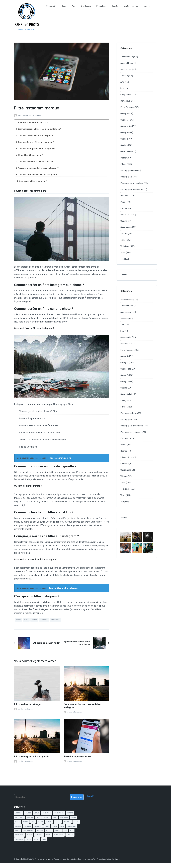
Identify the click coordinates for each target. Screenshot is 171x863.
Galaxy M (124, 120)
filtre (26, 620)
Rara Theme (97, 859)
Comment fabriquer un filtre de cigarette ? (37, 148)
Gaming (123, 145)
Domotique (125, 101)
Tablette (115, 6)
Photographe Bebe (128, 170)
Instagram (27, 115)
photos (40, 830)
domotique (64, 817)
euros (17, 822)
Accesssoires (126, 57)
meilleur (27, 826)
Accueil (123, 275)
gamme (49, 822)
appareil (28, 813)
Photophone (101, 6)
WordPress (115, 859)
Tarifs (122, 240)
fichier (25, 822)
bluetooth (19, 817)
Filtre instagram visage (27, 704)
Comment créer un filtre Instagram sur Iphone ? (39, 129)
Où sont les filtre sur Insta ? (30, 155)
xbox (44, 839)
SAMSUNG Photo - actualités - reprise (40, 859)
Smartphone (86, 6)
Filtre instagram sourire (77, 756)
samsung (39, 835)
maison (18, 826)
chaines (46, 817)
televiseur (19, 839)
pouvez (57, 830)
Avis (73, 6)
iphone (76, 822)
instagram (44, 620)
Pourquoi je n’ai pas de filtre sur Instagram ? (38, 168)
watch (36, 839)
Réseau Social (126, 214)
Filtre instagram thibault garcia (31, 756)
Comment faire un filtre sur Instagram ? (36, 142)
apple (36, 813)
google (57, 822)
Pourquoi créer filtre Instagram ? (33, 122)
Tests (64, 6)
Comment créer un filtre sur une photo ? (36, 135)
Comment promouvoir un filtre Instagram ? (37, 174)
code (54, 817)
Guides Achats (126, 151)
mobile (54, 826)
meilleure (37, 826)
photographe (29, 830)
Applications (125, 69)
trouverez (55, 620)
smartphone (58, 835)
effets (18, 620)
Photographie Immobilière (131, 183)
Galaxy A (124, 113)
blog (122, 88)
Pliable (123, 202)
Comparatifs (51, 6)
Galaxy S (124, 132)
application (46, 813)
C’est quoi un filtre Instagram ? (33, 181)
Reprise (123, 208)
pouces (48, 830)
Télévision (124, 246)
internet (67, 822)
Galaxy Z (124, 139)
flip (33, 822)
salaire (29, 835)
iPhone (123, 164)
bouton (30, 817)
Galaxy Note (125, 126)
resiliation (19, 835)
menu (47, 826)
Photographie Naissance (131, 189)
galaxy (40, 822)
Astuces (124, 76)
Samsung (124, 221)
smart (48, 835)
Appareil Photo (126, 63)
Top (122, 259)
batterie (70, 813)
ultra (29, 839)
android (18, 813)
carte (38, 817)
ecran (73, 817)
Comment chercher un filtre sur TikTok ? (36, 161)
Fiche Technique (127, 107)
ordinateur (71, 826)
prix (65, 830)
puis (71, 830)
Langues (146, 6)
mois (62, 826)
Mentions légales (131, 6)
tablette (70, 835)
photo (17, 830)
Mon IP (90, 796)
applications (58, 813)
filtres (34, 620)
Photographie (126, 177)
